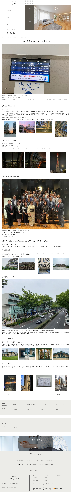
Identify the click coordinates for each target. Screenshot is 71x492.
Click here (33, 447)
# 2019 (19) (29, 422)
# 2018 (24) (15, 422)
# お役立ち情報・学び (31, 404)
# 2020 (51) (43, 422)
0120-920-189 (25, 464)
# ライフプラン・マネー (17, 406)
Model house (9, 10)
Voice (46, 480)
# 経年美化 (43, 409)
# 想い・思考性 (29, 409)
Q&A (7, 24)
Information (9, 22)
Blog (7, 19)
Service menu (35, 480)
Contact (8, 17)
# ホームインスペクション (60, 404)
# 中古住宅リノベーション (45, 406)
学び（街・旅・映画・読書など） (13, 37)
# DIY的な (14, 404)
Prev (8, 394)
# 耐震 (57, 409)
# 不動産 (28, 406)
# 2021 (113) (58, 422)
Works (8, 12)
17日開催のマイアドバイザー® (8, 99)
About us (34, 475)
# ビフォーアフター (44, 404)
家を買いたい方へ (37, 483)
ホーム (3, 37)
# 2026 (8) (15, 427)
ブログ (6, 37)
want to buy (13, 29)
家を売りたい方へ (49, 483)
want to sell (8, 29)
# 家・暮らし (15, 409)
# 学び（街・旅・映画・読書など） (61, 406)
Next (58, 394)
